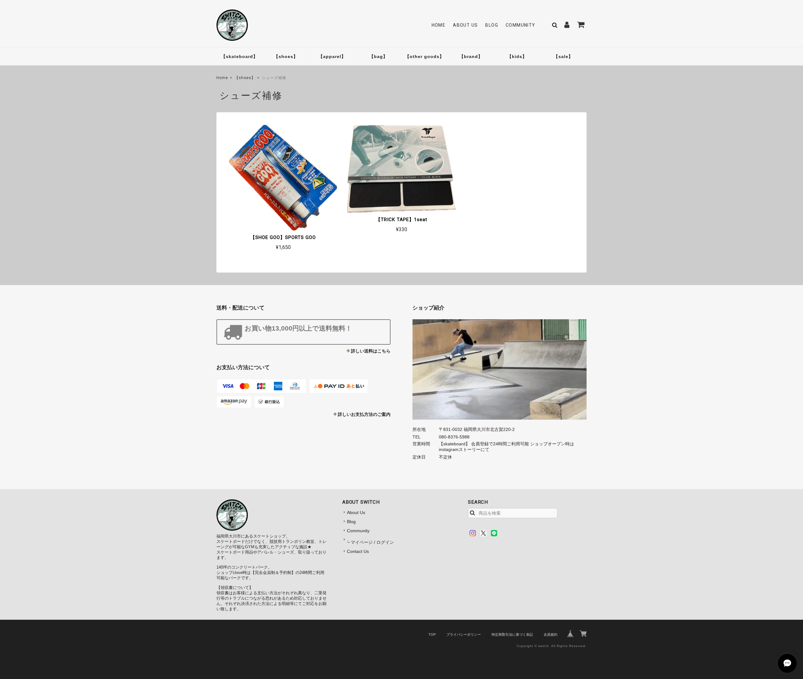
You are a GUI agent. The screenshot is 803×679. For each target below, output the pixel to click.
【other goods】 (424, 56)
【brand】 (471, 56)
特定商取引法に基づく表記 (512, 634)
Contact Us (358, 551)
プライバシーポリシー (463, 634)
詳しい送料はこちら (371, 350)
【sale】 (563, 56)
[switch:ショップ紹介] (499, 369)
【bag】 (378, 56)
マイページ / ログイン (372, 542)
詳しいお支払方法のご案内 (364, 414)
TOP (432, 634)
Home (439, 25)
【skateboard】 (239, 56)
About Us (465, 25)
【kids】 (517, 56)
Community (520, 25)
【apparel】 (332, 56)
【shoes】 (286, 56)
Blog (491, 25)
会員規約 (550, 634)
